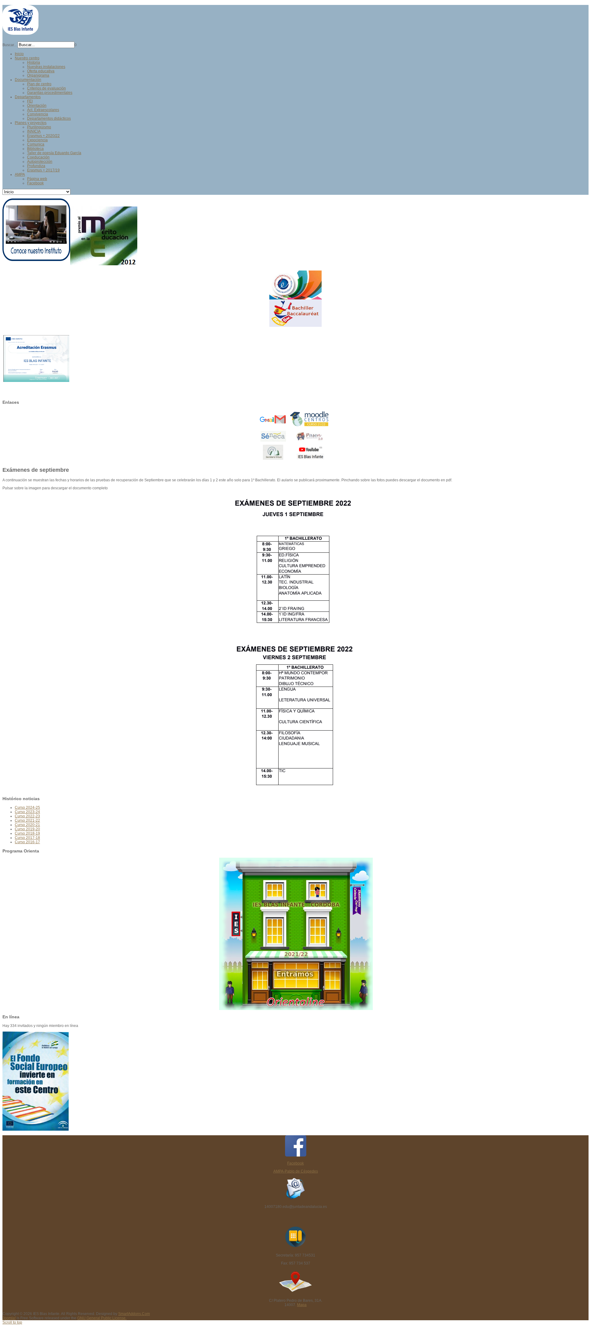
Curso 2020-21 (27, 825)
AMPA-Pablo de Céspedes (295, 1171)
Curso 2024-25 (27, 807)
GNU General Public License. (102, 1318)
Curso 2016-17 (27, 842)
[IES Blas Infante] (20, 32)
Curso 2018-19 (27, 833)
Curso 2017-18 (27, 838)
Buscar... (9, 45)
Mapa (302, 1305)
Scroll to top (12, 1322)
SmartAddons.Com (134, 1314)
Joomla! (9, 1318)
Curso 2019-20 (27, 829)
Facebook (295, 1163)
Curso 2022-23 (27, 816)
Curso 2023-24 (27, 812)
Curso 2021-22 (27, 820)
